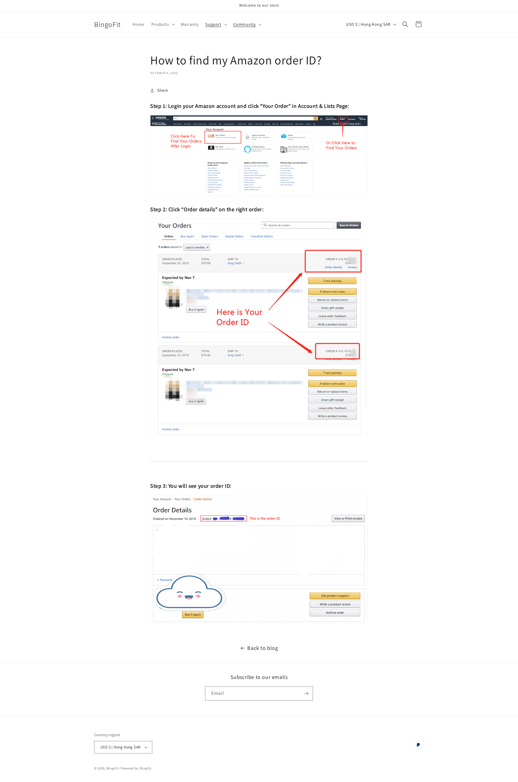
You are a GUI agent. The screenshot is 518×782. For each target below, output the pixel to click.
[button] (162, 24)
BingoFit (113, 768)
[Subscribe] (306, 693)
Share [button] (162, 90)
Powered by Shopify (136, 768)
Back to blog (262, 647)
